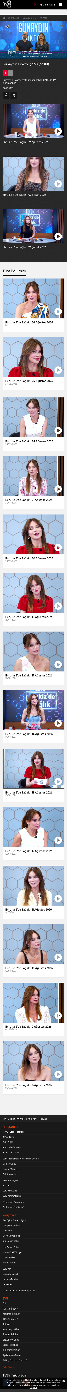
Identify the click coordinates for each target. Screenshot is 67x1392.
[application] (33, 696)
